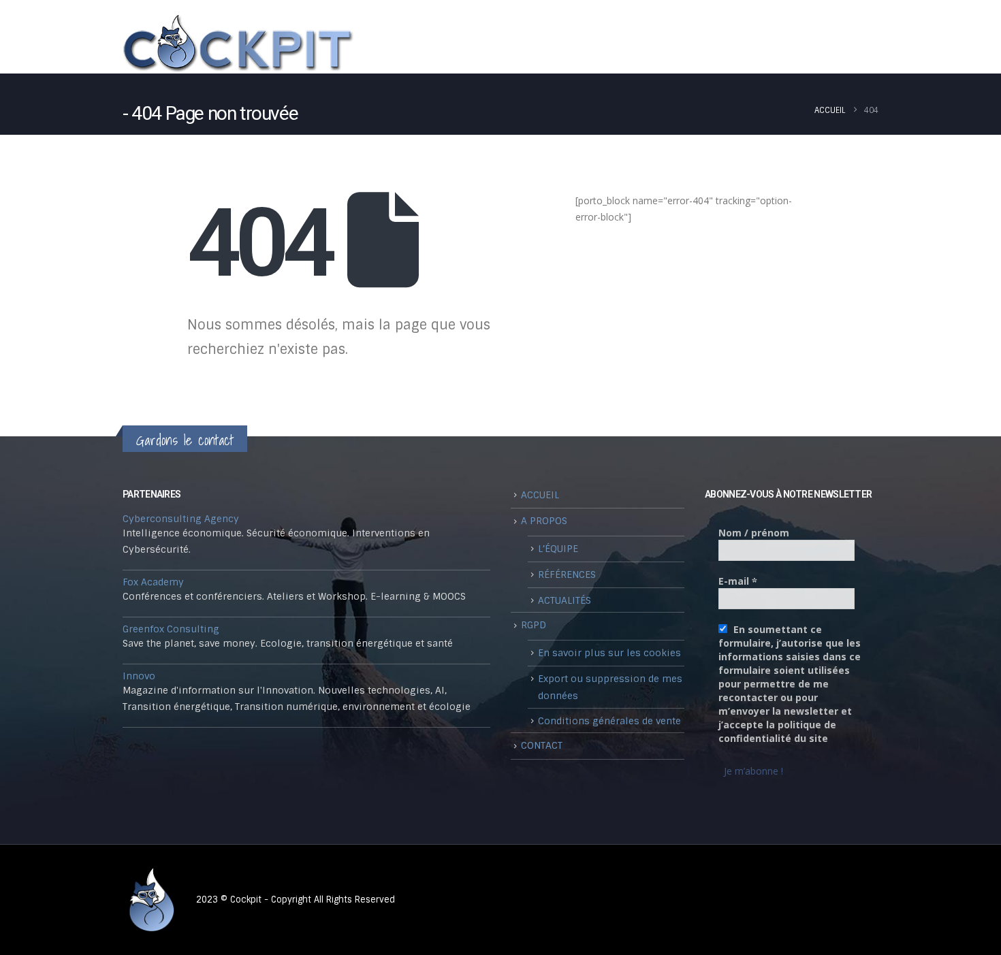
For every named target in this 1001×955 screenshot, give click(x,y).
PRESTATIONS (790, 48)
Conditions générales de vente (609, 721)
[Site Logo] (238, 44)
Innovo (139, 676)
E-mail (737, 580)
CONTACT (852, 48)
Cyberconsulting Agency (181, 519)
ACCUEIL (540, 495)
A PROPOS (575, 48)
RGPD (533, 625)
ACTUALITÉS (564, 600)
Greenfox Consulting (171, 629)
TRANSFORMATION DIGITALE (678, 48)
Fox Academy (153, 582)
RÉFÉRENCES (567, 574)
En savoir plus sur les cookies (609, 653)
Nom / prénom (753, 532)
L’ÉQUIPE (558, 549)
